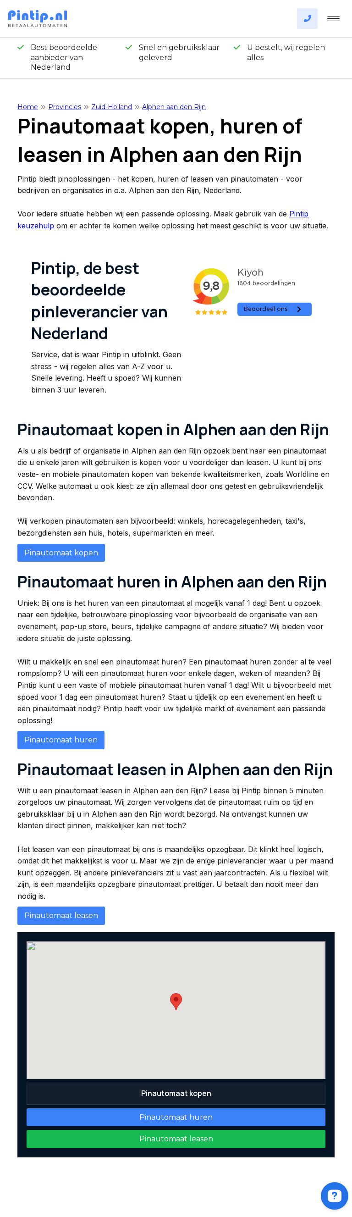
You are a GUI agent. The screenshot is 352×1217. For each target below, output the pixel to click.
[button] (176, 1002)
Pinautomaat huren (61, 740)
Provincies (64, 107)
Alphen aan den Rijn (174, 107)
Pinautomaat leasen (61, 915)
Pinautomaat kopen (61, 552)
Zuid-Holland (111, 107)
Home (27, 107)
